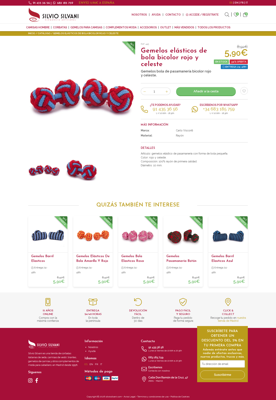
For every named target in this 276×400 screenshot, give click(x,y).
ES (230, 3)
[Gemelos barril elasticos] (48, 235)
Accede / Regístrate (204, 14)
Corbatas (60, 27)
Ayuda (156, 14)
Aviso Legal (129, 396)
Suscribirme (222, 375)
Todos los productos (214, 27)
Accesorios (148, 27)
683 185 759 (64, 3)
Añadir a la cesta (206, 91)
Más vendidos (184, 27)
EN (236, 3)
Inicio (31, 33)
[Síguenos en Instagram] (30, 380)
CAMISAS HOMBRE (38, 27)
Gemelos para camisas (86, 27)
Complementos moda (121, 27)
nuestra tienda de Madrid (232, 319)
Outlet (165, 27)
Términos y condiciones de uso (153, 396)
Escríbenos (159, 369)
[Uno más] (166, 91)
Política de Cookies (179, 396)
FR (242, 3)
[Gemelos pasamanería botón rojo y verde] (183, 235)
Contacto (173, 14)
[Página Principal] (53, 14)
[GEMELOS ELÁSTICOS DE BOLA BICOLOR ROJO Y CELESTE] (81, 94)
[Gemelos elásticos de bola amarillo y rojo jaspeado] (93, 235)
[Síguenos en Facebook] (36, 380)
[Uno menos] (144, 91)
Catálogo (44, 33)
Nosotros (139, 14)
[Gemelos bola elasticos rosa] (138, 235)
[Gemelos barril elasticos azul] (228, 235)
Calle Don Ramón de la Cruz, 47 (168, 379)
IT (247, 3)
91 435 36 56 (41, 3)
